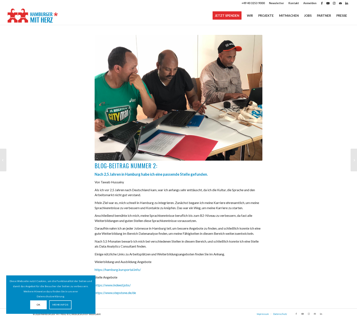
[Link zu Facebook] (322, 3)
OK (38, 304)
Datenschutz (280, 314)
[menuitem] (276, 3)
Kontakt (293, 3)
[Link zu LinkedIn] (347, 3)
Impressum (263, 314)
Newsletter (276, 3)
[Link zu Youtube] (328, 3)
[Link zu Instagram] (334, 3)
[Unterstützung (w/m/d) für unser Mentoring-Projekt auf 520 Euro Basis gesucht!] (354, 160)
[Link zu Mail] (340, 3)
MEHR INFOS (60, 304)
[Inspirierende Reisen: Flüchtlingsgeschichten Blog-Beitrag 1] (3, 160)
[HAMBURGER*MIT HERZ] (33, 15)
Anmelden (310, 3)
